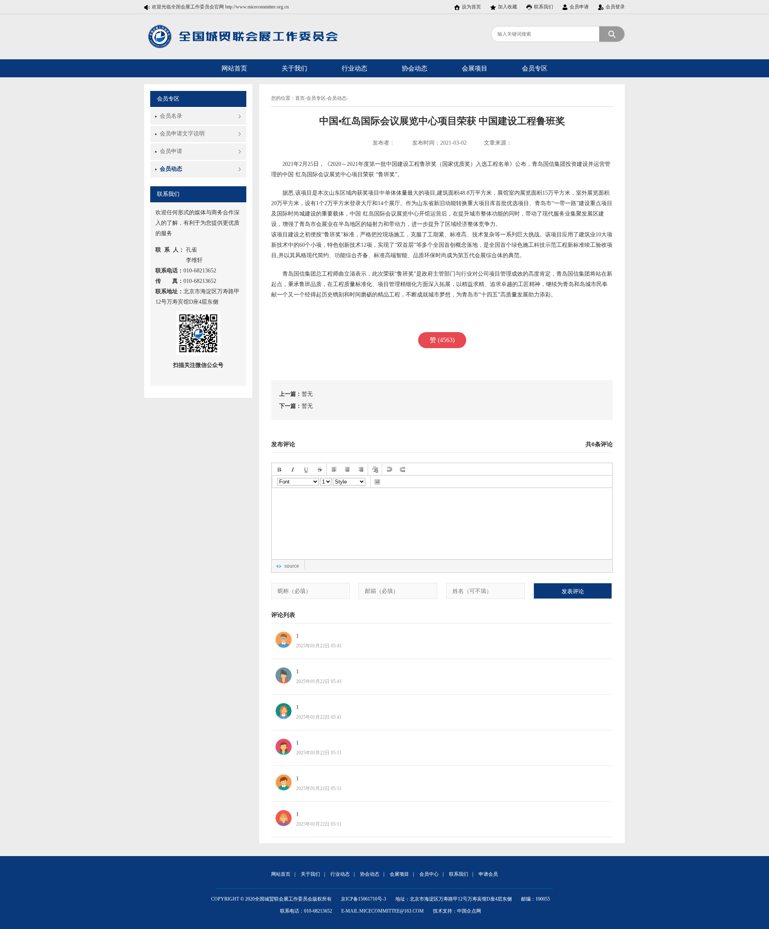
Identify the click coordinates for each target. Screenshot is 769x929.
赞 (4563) (442, 340)
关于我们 (294, 68)
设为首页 (471, 7)
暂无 (307, 394)
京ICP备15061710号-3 (363, 899)
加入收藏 (507, 7)
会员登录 (615, 7)
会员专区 (535, 68)
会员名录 (171, 116)
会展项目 (474, 68)
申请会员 (488, 874)
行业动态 (354, 68)
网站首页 (234, 68)
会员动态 (171, 169)
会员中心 (429, 874)
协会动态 (414, 68)
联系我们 (543, 7)
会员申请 (579, 7)
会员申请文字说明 (182, 134)
